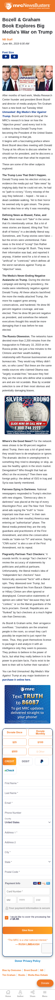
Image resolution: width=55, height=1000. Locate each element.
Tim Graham (8, 975)
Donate (45, 983)
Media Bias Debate (38, 975)
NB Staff (7, 39)
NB (41, 970)
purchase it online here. (16, 679)
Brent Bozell (30, 970)
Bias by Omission (11, 970)
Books (21, 975)
